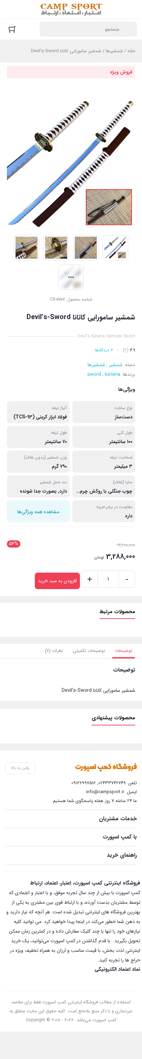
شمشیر (115, 365)
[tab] (123, 651)
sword (94, 374)
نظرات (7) (54, 650)
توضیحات (123, 650)
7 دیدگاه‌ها (104, 350)
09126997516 (83, 783)
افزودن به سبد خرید (57, 581)
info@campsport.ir (105, 792)
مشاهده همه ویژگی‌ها (38, 512)
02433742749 (112, 783)
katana (112, 374)
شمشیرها (114, 51)
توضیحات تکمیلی (89, 650)
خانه (131, 51)
